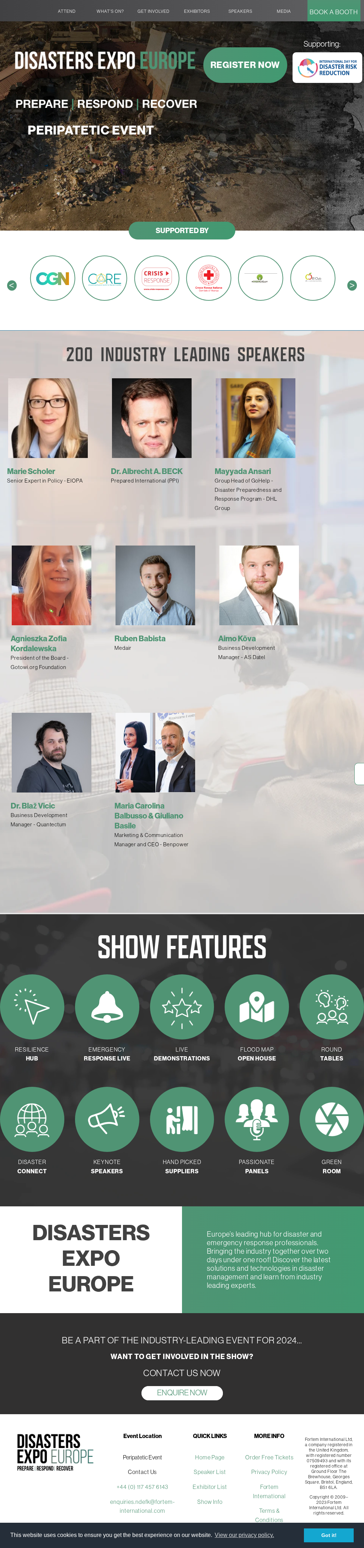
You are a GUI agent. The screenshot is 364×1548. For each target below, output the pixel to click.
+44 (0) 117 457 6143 (142, 1486)
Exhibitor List (210, 1486)
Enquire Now (182, 1392)
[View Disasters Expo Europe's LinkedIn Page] (359, 774)
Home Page (210, 1457)
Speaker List (210, 1471)
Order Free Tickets (269, 1457)
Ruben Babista (140, 638)
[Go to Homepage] (23, 5)
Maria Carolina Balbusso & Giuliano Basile (148, 816)
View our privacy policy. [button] (244, 1535)
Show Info (209, 1501)
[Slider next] (362, 592)
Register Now (245, 65)
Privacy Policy (269, 1471)
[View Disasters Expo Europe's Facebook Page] (359, 766)
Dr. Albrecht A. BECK (147, 471)
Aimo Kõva (237, 638)
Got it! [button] (329, 1535)
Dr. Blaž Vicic (33, 806)
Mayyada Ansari (243, 471)
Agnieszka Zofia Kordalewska (39, 643)
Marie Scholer (31, 471)
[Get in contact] (359, 781)
